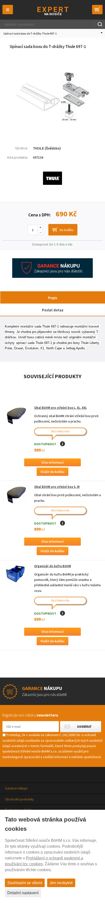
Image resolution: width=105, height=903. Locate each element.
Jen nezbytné (61, 883)
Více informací (53, 462)
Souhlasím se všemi (24, 883)
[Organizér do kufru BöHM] (15, 574)
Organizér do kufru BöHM (52, 566)
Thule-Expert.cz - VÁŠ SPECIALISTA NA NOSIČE (52, 11)
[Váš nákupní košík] (97, 9)
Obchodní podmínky (19, 799)
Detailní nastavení (23, 893)
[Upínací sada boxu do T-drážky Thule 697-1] (52, 133)
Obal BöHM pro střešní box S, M (57, 487)
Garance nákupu (16, 788)
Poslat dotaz (52, 310)
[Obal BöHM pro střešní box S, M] (15, 495)
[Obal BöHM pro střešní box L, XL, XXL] (15, 416)
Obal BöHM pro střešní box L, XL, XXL (60, 408)
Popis (52, 297)
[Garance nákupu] (52, 276)
